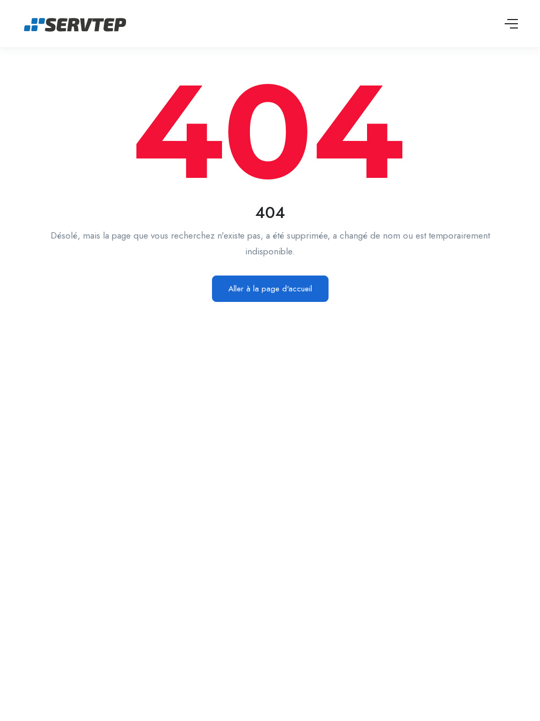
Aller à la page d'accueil (270, 289)
